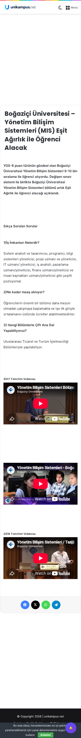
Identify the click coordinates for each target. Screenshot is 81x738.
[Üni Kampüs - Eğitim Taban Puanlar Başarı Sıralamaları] (20, 7)
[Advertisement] (40, 58)
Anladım (45, 734)
